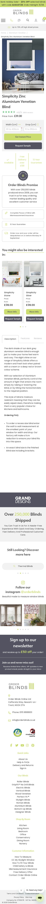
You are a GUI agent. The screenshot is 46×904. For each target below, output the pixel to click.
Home (3, 33)
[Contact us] (19, 20)
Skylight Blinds (23, 800)
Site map (28, 897)
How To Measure (23, 857)
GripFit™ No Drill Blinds (23, 785)
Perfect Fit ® (23, 797)
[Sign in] (36, 20)
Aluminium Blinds (23, 806)
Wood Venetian (23, 794)
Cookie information (32, 894)
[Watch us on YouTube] (22, 746)
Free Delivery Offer (23, 872)
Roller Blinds (23, 782)
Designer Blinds (23, 812)
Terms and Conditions (15, 894)
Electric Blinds (23, 788)
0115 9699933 (26, 712)
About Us (23, 759)
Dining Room (23, 841)
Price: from (7, 116)
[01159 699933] (11, 20)
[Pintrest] (33, 746)
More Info (12, 311)
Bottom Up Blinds (23, 809)
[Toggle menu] (3, 20)
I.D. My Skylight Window (23, 860)
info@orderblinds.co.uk (23, 720)
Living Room (23, 829)
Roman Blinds (23, 803)
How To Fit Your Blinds (23, 863)
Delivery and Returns (23, 765)
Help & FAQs (23, 762)
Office (23, 835)
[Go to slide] (18, 573)
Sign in (23, 768)
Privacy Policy (19, 897)
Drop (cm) (30, 125)
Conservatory (23, 838)
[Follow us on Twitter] (17, 746)
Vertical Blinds (23, 791)
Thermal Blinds (25, 566)
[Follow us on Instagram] (28, 746)
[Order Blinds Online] (23, 686)
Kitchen (23, 826)
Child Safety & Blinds (23, 866)
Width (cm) (11, 125)
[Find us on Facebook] (12, 746)
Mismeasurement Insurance (23, 869)
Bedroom (23, 832)
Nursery (23, 844)
